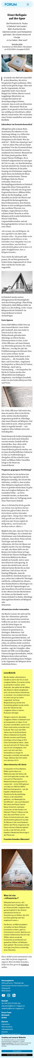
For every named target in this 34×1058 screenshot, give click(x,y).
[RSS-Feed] (14, 996)
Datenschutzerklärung (7, 1043)
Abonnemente (7, 1027)
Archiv (4, 1017)
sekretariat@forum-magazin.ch (13, 1006)
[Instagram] (9, 996)
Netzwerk (5, 1015)
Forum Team (6, 1012)
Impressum (6, 1024)
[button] (28, 4)
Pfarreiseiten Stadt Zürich (11, 1034)
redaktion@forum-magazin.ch (13, 1008)
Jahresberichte (7, 1029)
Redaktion (25, 964)
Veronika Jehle (17, 44)
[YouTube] (3, 996)
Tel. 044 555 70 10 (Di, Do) (11, 1003)
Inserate (5, 1032)
